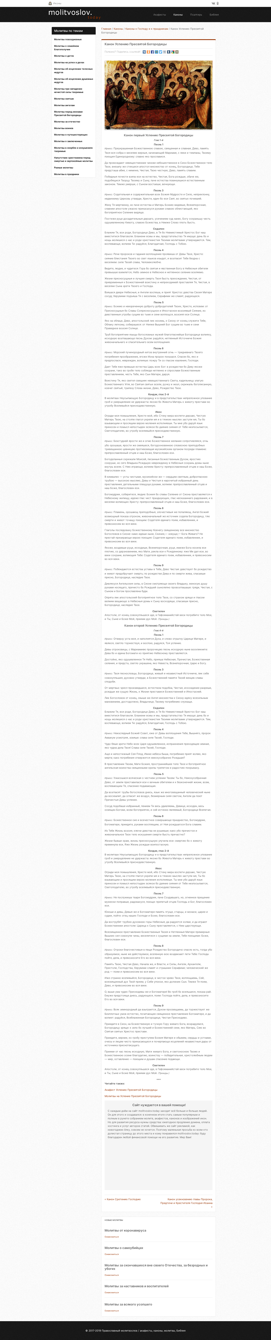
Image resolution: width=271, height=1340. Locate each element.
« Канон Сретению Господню (123, 1199)
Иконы (57, 3)
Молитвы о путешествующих (71, 134)
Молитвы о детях (64, 55)
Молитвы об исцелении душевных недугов (73, 81)
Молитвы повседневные (68, 39)
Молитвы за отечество (67, 121)
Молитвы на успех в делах (69, 62)
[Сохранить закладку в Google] (172, 52)
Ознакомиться (112, 1237)
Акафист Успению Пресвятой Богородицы (131, 1089)
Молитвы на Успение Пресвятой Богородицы (133, 1096)
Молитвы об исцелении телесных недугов (73, 70)
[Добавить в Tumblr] (168, 52)
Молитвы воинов (63, 128)
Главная (106, 28)
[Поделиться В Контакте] (144, 52)
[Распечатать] (176, 52)
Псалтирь (196, 14)
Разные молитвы (63, 167)
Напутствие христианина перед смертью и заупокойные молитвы (73, 159)
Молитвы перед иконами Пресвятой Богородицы (68, 113)
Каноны (178, 14)
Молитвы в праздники (66, 174)
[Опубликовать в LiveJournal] (164, 52)
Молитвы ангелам (64, 105)
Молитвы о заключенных (68, 141)
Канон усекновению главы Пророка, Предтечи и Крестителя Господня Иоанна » (186, 1203)
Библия (214, 14)
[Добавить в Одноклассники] (148, 52)
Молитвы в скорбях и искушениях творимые (73, 149)
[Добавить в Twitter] (160, 52)
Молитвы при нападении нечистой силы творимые (68, 90)
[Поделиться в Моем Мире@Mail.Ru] (156, 52)
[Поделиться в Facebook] (152, 52)
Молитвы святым (64, 98)
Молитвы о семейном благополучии (66, 48)
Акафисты (159, 14)
